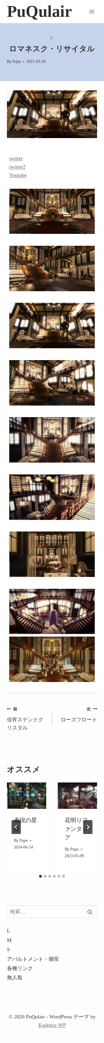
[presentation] (26, 795)
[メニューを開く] (91, 11)
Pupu (16, 61)
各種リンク (20, 968)
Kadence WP (52, 1025)
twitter (16, 158)
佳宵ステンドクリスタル (25, 719)
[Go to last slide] (16, 827)
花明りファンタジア (76, 829)
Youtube (18, 175)
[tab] (40, 876)
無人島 (15, 977)
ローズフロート (79, 715)
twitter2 (17, 167)
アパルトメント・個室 (33, 959)
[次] (87, 827)
